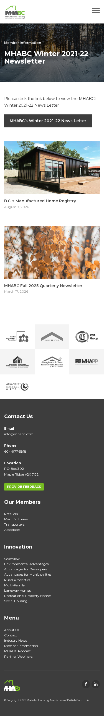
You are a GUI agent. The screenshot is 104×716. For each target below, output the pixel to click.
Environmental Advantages (26, 564)
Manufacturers (16, 519)
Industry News (15, 640)
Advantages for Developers (25, 569)
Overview (12, 559)
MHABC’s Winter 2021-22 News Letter (48, 120)
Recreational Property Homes (27, 596)
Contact (10, 635)
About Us (11, 630)
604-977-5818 (15, 451)
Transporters (14, 524)
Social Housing (15, 601)
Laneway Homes (17, 590)
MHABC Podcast (17, 651)
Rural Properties (17, 580)
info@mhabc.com (19, 434)
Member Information (22, 43)
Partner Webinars (18, 656)
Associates (12, 530)
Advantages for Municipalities (27, 574)
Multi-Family (14, 585)
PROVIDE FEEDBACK (24, 487)
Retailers (11, 514)
